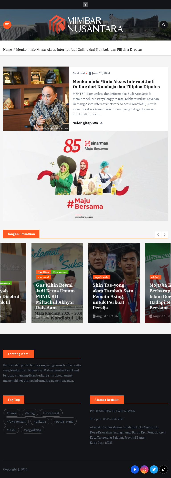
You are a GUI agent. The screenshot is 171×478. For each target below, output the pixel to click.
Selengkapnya (86, 123)
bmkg (31, 413)
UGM (12, 430)
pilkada (41, 421)
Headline (14, 272)
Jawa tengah (17, 421)
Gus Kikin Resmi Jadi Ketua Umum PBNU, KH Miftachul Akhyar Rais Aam (27, 296)
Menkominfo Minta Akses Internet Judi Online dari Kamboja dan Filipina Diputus (79, 49)
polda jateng (64, 421)
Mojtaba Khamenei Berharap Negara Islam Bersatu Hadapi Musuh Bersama (141, 296)
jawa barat (52, 413)
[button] (158, 234)
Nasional (79, 73)
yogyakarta (33, 430)
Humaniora (31, 272)
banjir (13, 413)
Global (127, 277)
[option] (29, 283)
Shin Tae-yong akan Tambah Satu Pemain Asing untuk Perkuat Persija (84, 296)
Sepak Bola (73, 277)
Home (7, 49)
